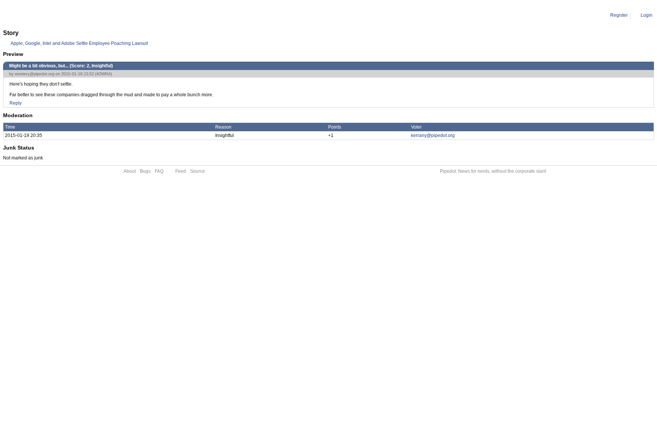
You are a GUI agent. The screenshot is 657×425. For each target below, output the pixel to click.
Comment (42, 15)
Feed (180, 171)
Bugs (145, 171)
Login (646, 15)
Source (197, 171)
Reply (16, 103)
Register (619, 15)
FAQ (159, 171)
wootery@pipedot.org (34, 74)
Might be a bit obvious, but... (86, 15)
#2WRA (104, 74)
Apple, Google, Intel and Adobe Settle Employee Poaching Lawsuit (79, 43)
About (130, 171)
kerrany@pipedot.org (433, 135)
